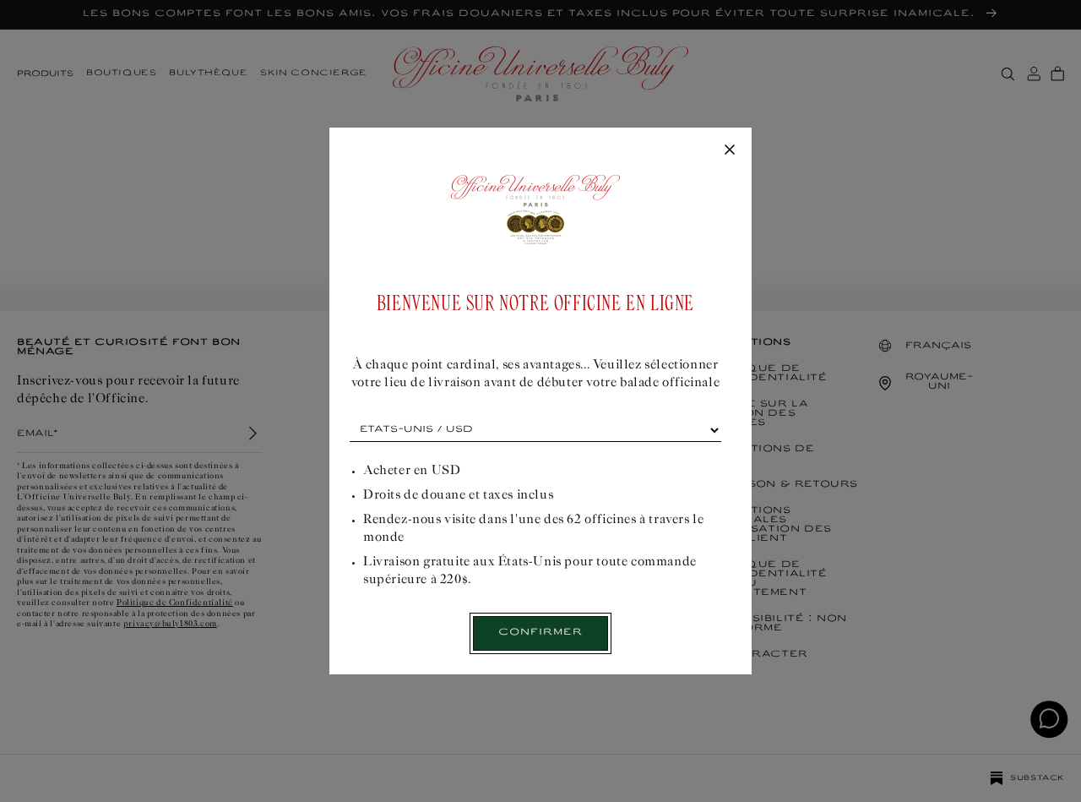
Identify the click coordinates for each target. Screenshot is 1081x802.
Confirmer (540, 632)
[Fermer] (729, 150)
